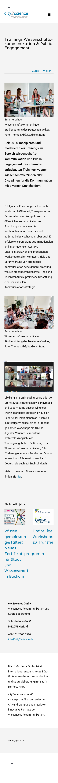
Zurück (36, 70)
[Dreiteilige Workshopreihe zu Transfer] (43, 517)
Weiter (47, 70)
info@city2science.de (20, 639)
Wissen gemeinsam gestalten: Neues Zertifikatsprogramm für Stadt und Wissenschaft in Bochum (24, 554)
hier (19, 476)
